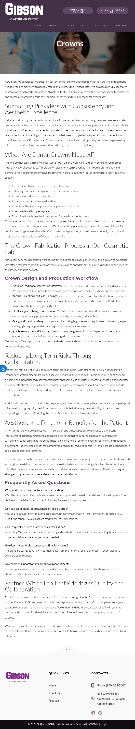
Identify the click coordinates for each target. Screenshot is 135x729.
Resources (101, 25)
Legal (104, 724)
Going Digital (78, 25)
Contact (120, 25)
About (38, 25)
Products (55, 25)
